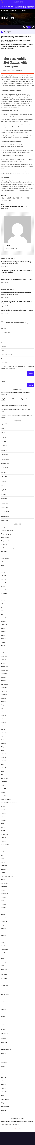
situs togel (3, 1077)
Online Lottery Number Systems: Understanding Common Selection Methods (16, 37)
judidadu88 (4, 576)
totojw (2, 785)
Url (1, 358)
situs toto (3, 638)
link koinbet (4, 1029)
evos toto (3, 928)
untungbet (3, 600)
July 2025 (3, 481)
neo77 (2, 708)
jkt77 (2, 607)
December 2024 (5, 512)
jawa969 (3, 806)
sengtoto (3, 914)
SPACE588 (3, 1046)
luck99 (2, 855)
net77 (2, 649)
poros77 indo (4, 918)
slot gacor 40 (4, 1042)
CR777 (2, 1073)
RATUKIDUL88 (4, 883)
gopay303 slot (4, 893)
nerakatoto (3, 897)
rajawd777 (3, 789)
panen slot (3, 596)
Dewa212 (3, 796)
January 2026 (4, 454)
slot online (3, 1110)
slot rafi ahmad (4, 666)
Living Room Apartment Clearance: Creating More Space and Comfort (16, 271)
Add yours (27, 323)
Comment (3, 329)
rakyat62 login (4, 834)
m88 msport (4, 1080)
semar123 (3, 98)
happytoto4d (4, 624)
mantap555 (4, 555)
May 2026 (3, 437)
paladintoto (4, 865)
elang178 (3, 1095)
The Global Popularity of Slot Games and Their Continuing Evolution (15, 47)
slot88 (2, 565)
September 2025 (5, 472)
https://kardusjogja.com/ (7, 876)
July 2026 (3, 428)
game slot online (5, 558)
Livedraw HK (4, 569)
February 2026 (4, 450)
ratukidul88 (4, 911)
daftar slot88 (4, 673)
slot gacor (3, 677)
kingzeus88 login (5, 1106)
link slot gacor (4, 670)
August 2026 (4, 424)
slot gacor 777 (4, 869)
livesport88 (3, 583)
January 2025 (4, 507)
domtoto (3, 816)
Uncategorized (4, 527)
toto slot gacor (4, 962)
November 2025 (5, 463)
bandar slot (4, 656)
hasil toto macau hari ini (7, 530)
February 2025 (4, 503)
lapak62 (3, 809)
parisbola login (4, 985)
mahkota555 (4, 719)
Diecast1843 (7, 18)
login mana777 (4, 1033)
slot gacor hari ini (5, 537)
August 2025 (4, 476)
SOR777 (3, 965)
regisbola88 (4, 1062)
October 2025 (4, 468)
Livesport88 (4, 921)
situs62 (3, 740)
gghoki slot (3, 837)
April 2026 (3, 441)
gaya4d (3, 953)
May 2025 (3, 490)
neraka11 (3, 900)
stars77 (3, 645)
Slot (2, 562)
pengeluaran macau (6, 799)
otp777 (2, 942)
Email (2, 351)
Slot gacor (3, 642)
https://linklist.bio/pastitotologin (9, 802)
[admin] (17, 229)
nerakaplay (3, 904)
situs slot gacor (5, 778)
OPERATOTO (4, 782)
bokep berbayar (5, 1099)
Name (2, 343)
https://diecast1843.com (11, 248)
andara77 (3, 712)
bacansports (4, 544)
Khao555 (3, 946)
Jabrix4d (3, 572)
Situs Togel (3, 579)
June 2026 (3, 432)
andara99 (3, 722)
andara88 (3, 733)
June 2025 (3, 485)
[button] (3, 1127)
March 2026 (4, 446)
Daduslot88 (4, 974)
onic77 (2, 858)
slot (2, 614)
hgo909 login (4, 820)
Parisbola (3, 1038)
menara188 (4, 886)
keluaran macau (5, 844)
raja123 (3, 729)
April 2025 (3, 494)
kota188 (3, 890)
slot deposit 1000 (5, 969)
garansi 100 (4, 1057)
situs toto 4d (4, 551)
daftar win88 (4, 593)
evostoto (3, 830)
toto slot (3, 1066)
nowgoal (3, 792)
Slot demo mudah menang (7, 548)
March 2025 (4, 498)
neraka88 (3, 907)
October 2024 (4, 520)
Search (3, 381)
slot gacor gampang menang (8, 534)
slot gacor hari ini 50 (6, 1049)
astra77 (3, 862)
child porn (3, 1103)
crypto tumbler (4, 684)
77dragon (3, 610)
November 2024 (5, 516)
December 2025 (5, 459)
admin (8, 70)
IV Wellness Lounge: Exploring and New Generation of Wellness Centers (16, 7)
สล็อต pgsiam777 (5, 949)
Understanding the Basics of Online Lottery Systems (17, 44)
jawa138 (3, 586)
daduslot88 (4, 687)
